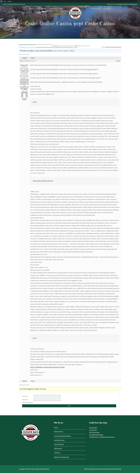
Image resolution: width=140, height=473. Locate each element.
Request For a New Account (61, 457)
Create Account (133, 4)
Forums (25, 44)
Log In (69, 406)
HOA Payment (96, 9)
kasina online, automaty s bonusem (43, 181)
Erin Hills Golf (93, 430)
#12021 (118, 61)
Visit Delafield (93, 427)
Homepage (21, 44)
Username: (25, 396)
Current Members (59, 444)
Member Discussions (56, 9)
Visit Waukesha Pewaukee (96, 435)
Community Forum (59, 440)
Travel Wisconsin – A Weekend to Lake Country (102, 437)
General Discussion (32, 44)
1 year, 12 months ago (59, 51)
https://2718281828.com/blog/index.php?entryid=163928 (47, 367)
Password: (25, 399)
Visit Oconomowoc (94, 432)
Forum (35, 102)
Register (10, 1)
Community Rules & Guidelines (62, 436)
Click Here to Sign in (122, 4)
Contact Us (107, 9)
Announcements (41, 9)
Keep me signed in (28, 402)
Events (31, 9)
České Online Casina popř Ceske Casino (113, 47)
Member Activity (58, 431)
